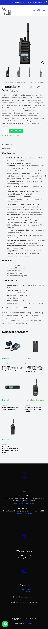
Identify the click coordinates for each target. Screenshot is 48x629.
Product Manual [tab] (8, 148)
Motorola (10, 82)
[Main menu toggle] (44, 10)
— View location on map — (24, 503)
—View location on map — (24, 513)
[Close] (46, 1)
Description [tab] (7, 144)
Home (4, 82)
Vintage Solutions (28, 623)
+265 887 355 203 (24, 592)
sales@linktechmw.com (26, 597)
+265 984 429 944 (24, 589)
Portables (17, 82)
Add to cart (16, 131)
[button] (43, 45)
